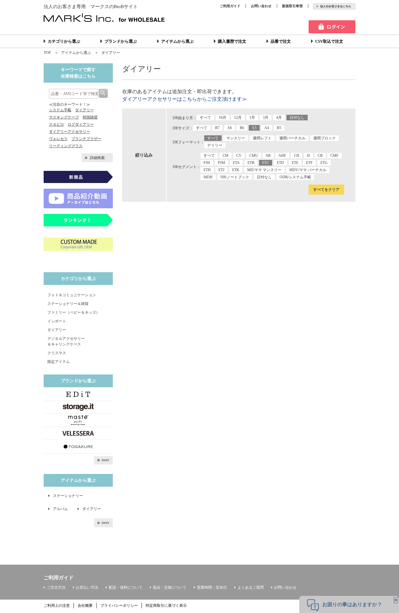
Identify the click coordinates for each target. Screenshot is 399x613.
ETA (236, 163)
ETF (309, 163)
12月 (238, 117)
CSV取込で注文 (329, 41)
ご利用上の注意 (57, 605)
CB (320, 155)
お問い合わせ (261, 6)
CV (239, 155)
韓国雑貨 (90, 117)
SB (268, 155)
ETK (235, 170)
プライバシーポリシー (119, 605)
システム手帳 (60, 110)
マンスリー (235, 138)
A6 (229, 128)
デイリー (214, 145)
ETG (324, 163)
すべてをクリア (326, 189)
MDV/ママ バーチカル (307, 170)
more (105, 460)
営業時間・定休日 (212, 587)
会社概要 (85, 605)
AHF (282, 155)
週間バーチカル (292, 138)
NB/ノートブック (234, 177)
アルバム (62, 509)
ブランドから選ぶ (120, 41)
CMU (253, 155)
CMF (334, 155)
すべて (205, 117)
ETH (207, 170)
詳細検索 (97, 158)
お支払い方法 (87, 587)
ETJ (221, 170)
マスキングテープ (64, 117)
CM (225, 155)
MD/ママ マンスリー (264, 170)
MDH (208, 177)
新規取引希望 (292, 6)
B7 (217, 128)
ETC (265, 163)
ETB (251, 163)
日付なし (297, 117)
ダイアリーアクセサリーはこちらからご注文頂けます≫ (184, 99)
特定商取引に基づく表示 (166, 605)
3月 (265, 117)
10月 (222, 117)
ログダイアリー (81, 124)
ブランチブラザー (86, 139)
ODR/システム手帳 (295, 177)
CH (296, 155)
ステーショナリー (68, 496)
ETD (280, 163)
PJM (221, 163)
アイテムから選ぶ (177, 41)
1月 (252, 117)
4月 (279, 117)
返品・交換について (169, 587)
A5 (254, 128)
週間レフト (262, 138)
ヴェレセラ (58, 139)
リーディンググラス (66, 146)
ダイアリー (110, 53)
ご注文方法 (56, 587)
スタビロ (56, 124)
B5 (279, 128)
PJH (207, 163)
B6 (242, 128)
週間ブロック (324, 138)
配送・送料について (125, 587)
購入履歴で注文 (232, 41)
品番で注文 (281, 41)
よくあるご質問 (251, 587)
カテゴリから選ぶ (64, 41)
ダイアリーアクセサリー (69, 131)
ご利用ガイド (230, 6)
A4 (266, 128)
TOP (47, 53)
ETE (295, 163)
